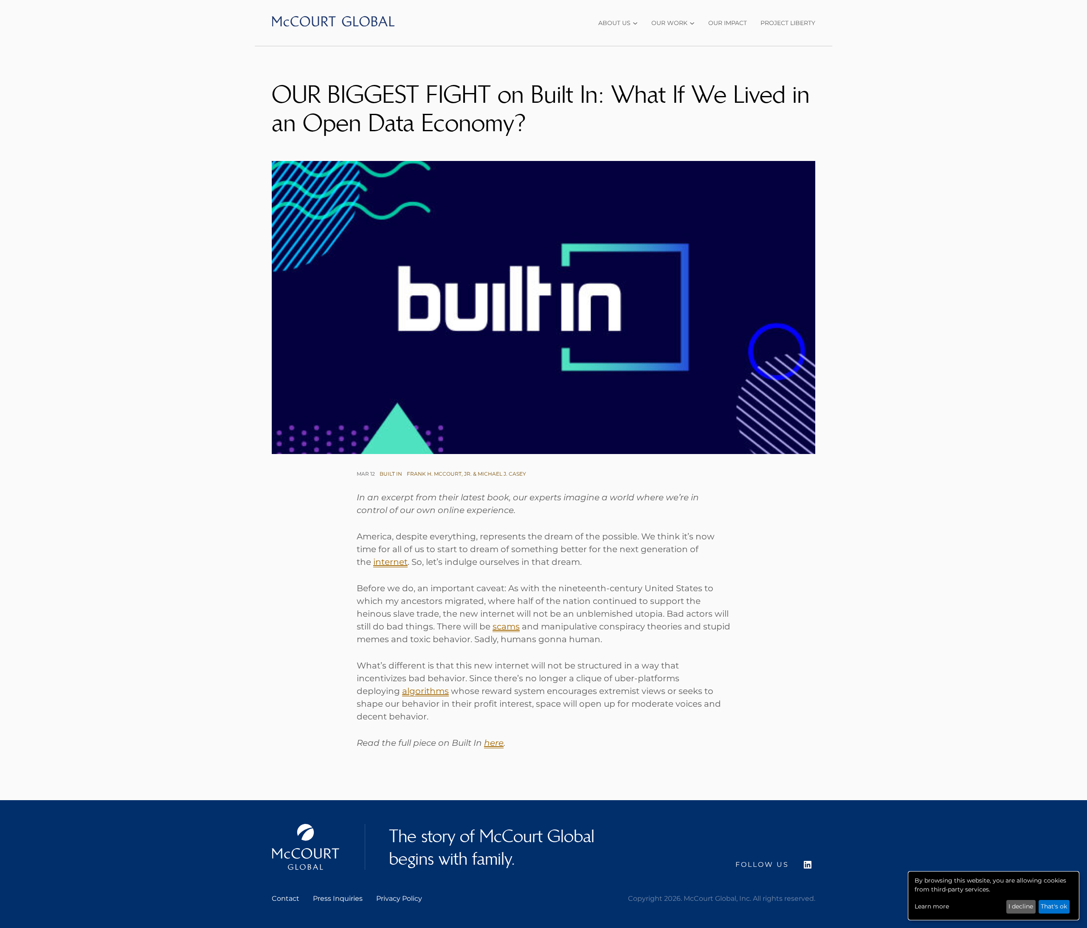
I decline (1020, 906)
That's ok (1054, 906)
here (494, 743)
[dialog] (994, 896)
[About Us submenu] (635, 23)
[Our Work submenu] (692, 23)
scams (506, 626)
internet (390, 562)
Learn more (932, 906)
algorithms (425, 691)
